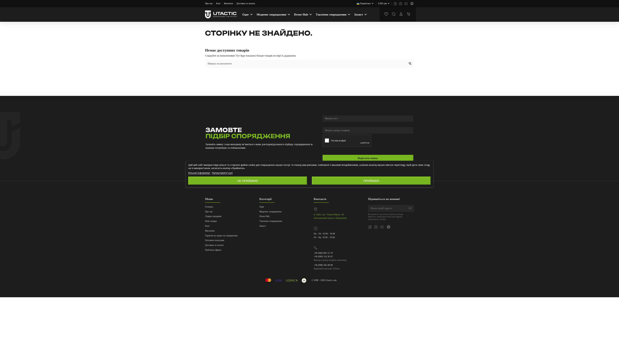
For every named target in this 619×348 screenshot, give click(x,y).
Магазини (210, 231)
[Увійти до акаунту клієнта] (401, 14)
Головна (209, 207)
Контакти (229, 3)
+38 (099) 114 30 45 (323, 256)
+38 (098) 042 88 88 (323, 265)
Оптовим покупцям (214, 240)
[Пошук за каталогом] (410, 64)
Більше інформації (199, 172)
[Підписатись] (410, 208)
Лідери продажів (213, 216)
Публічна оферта (213, 250)
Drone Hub (264, 216)
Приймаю (371, 181)
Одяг (261, 207)
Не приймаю (247, 181)
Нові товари (211, 221)
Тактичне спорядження (270, 221)
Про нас (209, 3)
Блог (218, 3)
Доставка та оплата (245, 3)
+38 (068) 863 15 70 (323, 253)
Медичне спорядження (270, 211)
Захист (262, 226)
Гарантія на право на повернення (221, 235)
